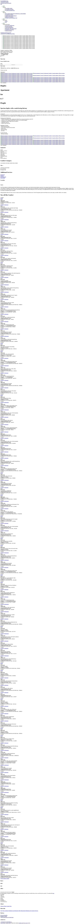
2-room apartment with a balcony (6, 420)
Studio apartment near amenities (6, 541)
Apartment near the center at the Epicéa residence (9, 636)
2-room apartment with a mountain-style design (9, 207)
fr (0, 4)
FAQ (1, 910)
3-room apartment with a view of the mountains (9, 412)
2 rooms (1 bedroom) (4, 204)
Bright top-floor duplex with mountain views (8, 405)
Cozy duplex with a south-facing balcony (8, 853)
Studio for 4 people (4, 673)
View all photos (3, 52)
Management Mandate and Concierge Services (29, 910)
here (53, 893)
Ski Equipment (3, 176)
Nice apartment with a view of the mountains (8, 760)
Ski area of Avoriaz (8, 26)
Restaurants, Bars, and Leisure (10, 28)
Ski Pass (2, 175)
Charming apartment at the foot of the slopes (8, 215)
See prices (2, 55)
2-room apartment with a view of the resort (8, 709)
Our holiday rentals (8, 8)
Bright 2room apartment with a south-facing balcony (10, 461)
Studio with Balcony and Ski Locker (7, 738)
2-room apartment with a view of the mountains (9, 441)
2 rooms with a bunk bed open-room (7, 324)
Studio (1, 198)
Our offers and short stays (10, 10)
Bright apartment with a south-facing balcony (8, 427)
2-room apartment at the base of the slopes (8, 243)
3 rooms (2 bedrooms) (4, 219)
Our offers (2, 0)
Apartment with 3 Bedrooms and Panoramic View (9, 504)
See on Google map (9, 917)
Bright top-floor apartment (5, 651)
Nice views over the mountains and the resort (8, 795)
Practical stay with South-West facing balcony (8, 680)
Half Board (2, 174)
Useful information (6, 24)
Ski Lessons (2, 177)
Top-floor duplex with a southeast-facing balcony (9, 287)
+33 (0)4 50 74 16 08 (4, 921)
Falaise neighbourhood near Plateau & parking (9, 802)
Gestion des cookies (14, 922)
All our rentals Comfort (4, 878)
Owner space (8, 3)
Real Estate (5, 20)
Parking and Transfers (9, 16)
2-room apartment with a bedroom (6, 511)
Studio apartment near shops (5, 398)
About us (2, 906)
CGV (29, 922)
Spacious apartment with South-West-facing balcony (10, 309)
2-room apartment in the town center (7, 302)
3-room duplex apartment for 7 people (7, 614)
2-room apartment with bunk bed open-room (8, 361)
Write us (10, 921)
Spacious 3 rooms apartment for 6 (6, 533)
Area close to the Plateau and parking (7, 346)
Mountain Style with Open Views (6, 251)
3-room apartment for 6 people (6, 483)
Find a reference (6, 910)
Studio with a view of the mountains (7, 354)
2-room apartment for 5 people (6, 230)
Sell (6, 22)
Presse (5, 906)
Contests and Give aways (23, 922)
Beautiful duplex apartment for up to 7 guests (8, 295)
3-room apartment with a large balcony (7, 607)
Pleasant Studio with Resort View (6, 265)
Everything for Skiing (9, 14)
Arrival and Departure (9, 27)
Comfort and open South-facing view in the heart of (10, 824)
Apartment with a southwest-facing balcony (8, 222)
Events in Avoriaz (8, 30)
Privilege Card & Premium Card (11, 17)
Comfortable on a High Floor (5, 490)
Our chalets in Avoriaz (9, 9)
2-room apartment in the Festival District (7, 775)
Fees (10, 906)
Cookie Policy (8, 922)
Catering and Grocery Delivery (11, 15)
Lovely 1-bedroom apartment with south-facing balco (10, 273)
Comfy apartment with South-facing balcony (8, 339)
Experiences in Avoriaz (9, 29)
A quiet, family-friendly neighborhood (7, 592)
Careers (8, 906)
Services (4, 12)
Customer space (3, 3)
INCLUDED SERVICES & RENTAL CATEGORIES (15, 13)
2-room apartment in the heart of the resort (8, 724)
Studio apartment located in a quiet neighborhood (9, 810)
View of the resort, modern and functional (8, 258)
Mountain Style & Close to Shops (6, 644)
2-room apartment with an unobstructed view (8, 622)
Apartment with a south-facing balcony (7, 317)
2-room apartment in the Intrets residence (8, 832)
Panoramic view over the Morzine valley (7, 577)
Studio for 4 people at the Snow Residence (8, 585)
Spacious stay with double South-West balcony (9, 875)
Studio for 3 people (4, 629)
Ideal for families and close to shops (7, 817)
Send (13, 892)
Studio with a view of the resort (6, 475)
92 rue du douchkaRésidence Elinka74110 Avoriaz (3, 916)
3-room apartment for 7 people (6, 768)
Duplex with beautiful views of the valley (8, 368)
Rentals (4, 7)
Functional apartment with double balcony (8, 658)
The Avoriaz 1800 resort (9, 25)
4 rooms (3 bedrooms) (4, 336)
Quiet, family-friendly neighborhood (7, 716)
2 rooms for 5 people (4, 280)
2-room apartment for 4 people (6, 331)
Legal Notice (2, 922)
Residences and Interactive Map (15, 910)
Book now (6, 0)
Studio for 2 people (4, 666)
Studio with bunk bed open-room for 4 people (8, 519)
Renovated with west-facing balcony (7, 376)
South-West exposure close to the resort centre (8, 548)
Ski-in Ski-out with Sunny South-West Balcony (9, 746)
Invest (6, 21)
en (1, 4)
